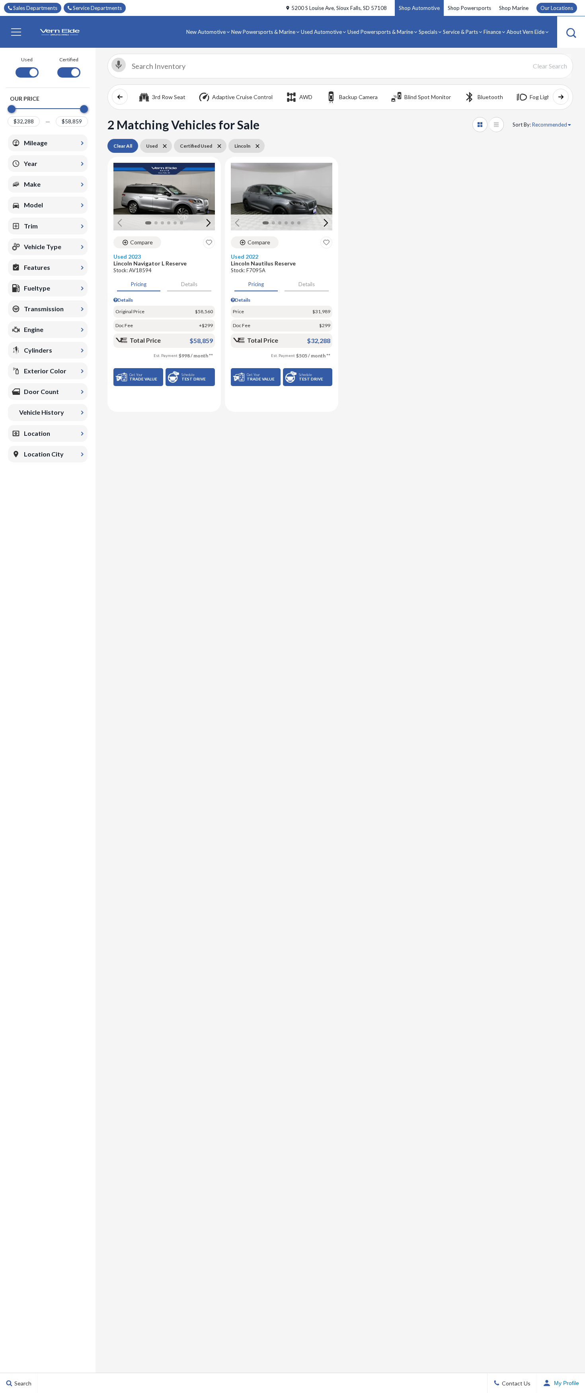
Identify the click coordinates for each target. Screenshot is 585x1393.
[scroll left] (120, 97)
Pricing (138, 284)
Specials (428, 32)
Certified (68, 59)
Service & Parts (460, 32)
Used (27, 59)
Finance (492, 32)
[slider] (12, 109)
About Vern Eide (525, 32)
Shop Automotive (419, 8)
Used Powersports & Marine (380, 32)
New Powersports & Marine (263, 32)
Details (189, 284)
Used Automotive (321, 32)
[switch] (27, 67)
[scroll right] (561, 97)
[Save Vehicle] (209, 242)
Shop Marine (513, 8)
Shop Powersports (469, 8)
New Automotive (206, 32)
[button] (16, 32)
